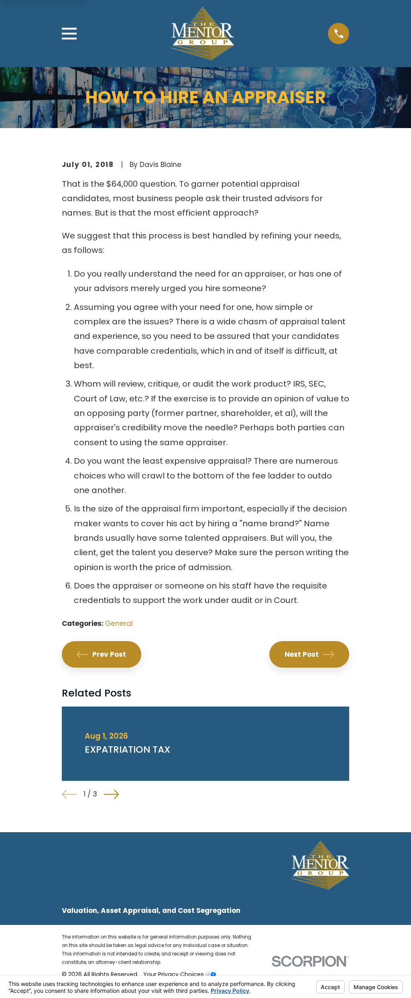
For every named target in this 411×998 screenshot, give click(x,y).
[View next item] (111, 794)
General (119, 623)
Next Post (302, 654)
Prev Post (109, 654)
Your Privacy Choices (174, 974)
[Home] (202, 33)
